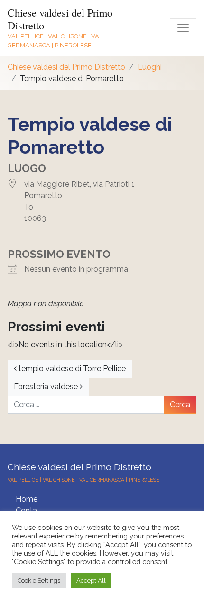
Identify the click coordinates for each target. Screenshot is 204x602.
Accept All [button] (91, 580)
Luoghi (150, 67)
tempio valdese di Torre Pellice (71, 368)
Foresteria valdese (47, 386)
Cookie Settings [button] (39, 580)
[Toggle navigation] (183, 27)
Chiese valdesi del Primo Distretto (60, 18)
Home (26, 498)
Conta (26, 510)
